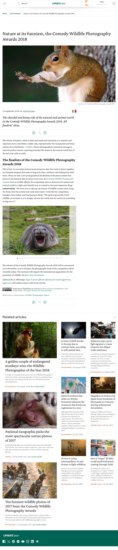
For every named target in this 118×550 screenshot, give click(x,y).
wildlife (29, 147)
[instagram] (27, 541)
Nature (46, 295)
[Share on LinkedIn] (45, 132)
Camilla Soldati (29, 111)
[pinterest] (13, 541)
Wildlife (28, 295)
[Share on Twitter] (39, 132)
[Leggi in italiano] (74, 111)
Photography (37, 295)
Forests (8, 457)
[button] (72, 231)
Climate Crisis (96, 425)
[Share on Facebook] (33, 132)
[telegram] (37, 541)
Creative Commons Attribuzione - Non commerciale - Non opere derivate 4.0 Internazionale (40, 289)
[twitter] (8, 541)
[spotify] (18, 541)
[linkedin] (32, 541)
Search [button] (24, 3)
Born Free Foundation (34, 275)
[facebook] (4, 541)
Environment (10, 386)
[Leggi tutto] (113, 317)
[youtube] (23, 541)
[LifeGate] (59, 3)
